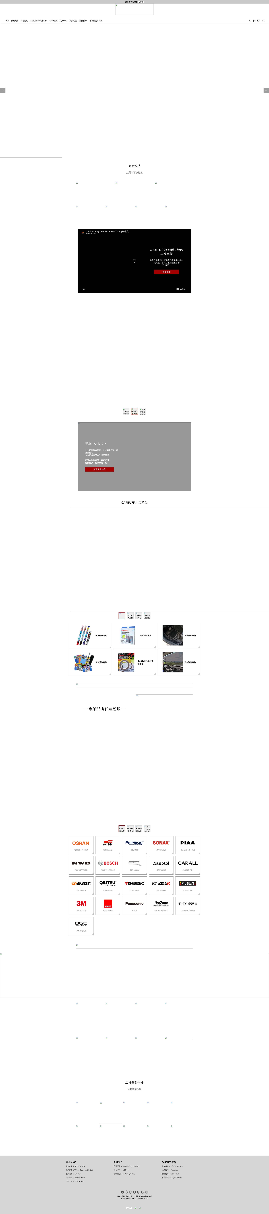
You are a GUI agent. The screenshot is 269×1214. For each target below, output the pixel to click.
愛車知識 (82, 21)
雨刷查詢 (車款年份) (38, 21)
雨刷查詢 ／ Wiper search (75, 1166)
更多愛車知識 (100, 469)
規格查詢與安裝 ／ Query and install (79, 1170)
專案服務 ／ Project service (172, 1178)
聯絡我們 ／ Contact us (170, 1174)
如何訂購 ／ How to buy (74, 1181)
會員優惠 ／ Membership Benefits (126, 1166)
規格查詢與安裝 (96, 21)
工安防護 (73, 21)
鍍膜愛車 (167, 272)
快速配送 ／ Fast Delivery (75, 1178)
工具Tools (63, 21)
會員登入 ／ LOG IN (121, 1170)
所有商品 (24, 21)
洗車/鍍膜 (53, 21)
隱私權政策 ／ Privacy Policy (124, 1174)
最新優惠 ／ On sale (73, 1174)
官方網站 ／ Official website (172, 1166)
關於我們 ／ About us (170, 1170)
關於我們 (14, 21)
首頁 (7, 21)
